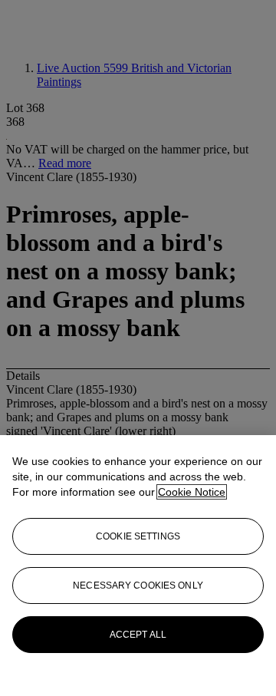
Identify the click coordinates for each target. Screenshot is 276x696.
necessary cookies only (138, 585)
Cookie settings (138, 536)
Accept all (138, 634)
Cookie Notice (191, 492)
